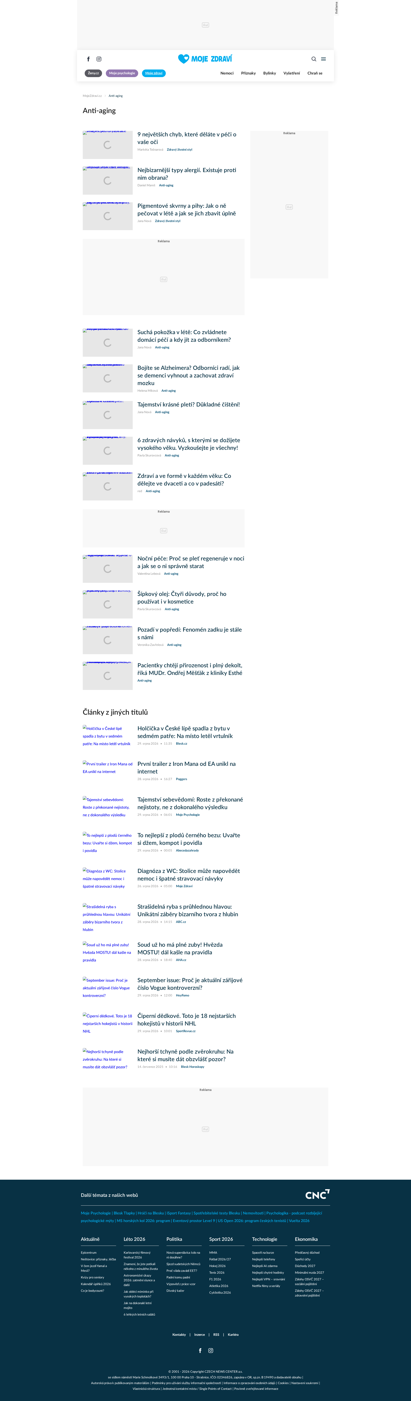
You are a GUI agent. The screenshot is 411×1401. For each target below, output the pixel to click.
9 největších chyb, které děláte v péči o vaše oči (186, 138)
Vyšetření (292, 73)
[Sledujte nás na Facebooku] (88, 59)
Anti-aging (116, 96)
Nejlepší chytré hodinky (268, 1272)
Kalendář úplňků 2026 (96, 1284)
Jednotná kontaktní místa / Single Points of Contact (197, 1389)
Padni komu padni (178, 1277)
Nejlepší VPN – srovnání (268, 1279)
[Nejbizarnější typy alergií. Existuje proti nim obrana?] (108, 181)
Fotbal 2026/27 (220, 1259)
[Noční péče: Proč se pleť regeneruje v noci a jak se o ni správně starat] (108, 569)
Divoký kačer (175, 1290)
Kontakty (179, 1335)
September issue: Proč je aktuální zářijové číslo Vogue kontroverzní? (190, 984)
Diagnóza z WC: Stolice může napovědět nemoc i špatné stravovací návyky (188, 875)
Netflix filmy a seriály (266, 1286)
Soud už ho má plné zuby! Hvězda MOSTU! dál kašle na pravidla (180, 948)
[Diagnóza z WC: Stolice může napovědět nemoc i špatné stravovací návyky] (108, 881)
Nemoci (227, 73)
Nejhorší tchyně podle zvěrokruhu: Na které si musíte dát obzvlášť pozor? (185, 1055)
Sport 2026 (221, 1239)
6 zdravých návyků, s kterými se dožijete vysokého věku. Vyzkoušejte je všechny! (188, 444)
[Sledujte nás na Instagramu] (99, 59)
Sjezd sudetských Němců (183, 1264)
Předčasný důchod (307, 1252)
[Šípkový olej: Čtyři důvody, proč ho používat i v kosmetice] (108, 604)
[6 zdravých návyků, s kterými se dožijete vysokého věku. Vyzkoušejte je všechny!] (108, 451)
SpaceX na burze (263, 1252)
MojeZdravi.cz (92, 96)
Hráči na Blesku (151, 1213)
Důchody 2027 (305, 1266)
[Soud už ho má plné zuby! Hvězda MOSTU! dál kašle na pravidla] (108, 955)
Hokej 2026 (217, 1266)
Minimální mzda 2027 (309, 1272)
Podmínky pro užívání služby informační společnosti (186, 1383)
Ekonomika (306, 1239)
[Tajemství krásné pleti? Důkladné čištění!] (108, 415)
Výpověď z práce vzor (181, 1284)
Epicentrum (89, 1252)
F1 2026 (215, 1279)
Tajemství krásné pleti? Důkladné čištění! (188, 405)
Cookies (283, 1383)
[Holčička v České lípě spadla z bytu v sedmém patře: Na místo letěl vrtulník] (108, 739)
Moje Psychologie (96, 1213)
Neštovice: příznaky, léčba (98, 1259)
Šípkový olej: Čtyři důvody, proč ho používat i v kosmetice (181, 598)
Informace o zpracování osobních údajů (249, 1383)
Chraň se (315, 73)
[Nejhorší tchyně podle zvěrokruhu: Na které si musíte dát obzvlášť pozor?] (108, 1062)
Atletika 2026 (218, 1286)
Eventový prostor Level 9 (194, 1221)
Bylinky (269, 73)
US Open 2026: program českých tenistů (252, 1221)
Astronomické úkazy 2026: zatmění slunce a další (139, 1280)
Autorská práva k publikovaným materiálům (120, 1383)
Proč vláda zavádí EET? (181, 1270)
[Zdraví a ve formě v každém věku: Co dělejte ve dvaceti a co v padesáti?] (108, 486)
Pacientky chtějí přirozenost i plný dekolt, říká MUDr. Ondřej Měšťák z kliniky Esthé (189, 669)
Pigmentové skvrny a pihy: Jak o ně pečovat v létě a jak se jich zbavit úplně (186, 210)
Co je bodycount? (92, 1290)
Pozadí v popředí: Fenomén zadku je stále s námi (189, 633)
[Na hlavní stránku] (205, 59)
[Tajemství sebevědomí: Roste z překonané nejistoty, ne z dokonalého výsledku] (108, 810)
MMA (213, 1252)
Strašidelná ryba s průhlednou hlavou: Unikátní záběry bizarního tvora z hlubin (187, 910)
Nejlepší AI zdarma (264, 1266)
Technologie (264, 1239)
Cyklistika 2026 (220, 1292)
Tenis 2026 (217, 1272)
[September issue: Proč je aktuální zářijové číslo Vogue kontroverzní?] (108, 991)
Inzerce (199, 1335)
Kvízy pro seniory (92, 1277)
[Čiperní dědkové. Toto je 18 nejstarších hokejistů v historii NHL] (108, 1026)
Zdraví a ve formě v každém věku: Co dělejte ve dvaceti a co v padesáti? (184, 480)
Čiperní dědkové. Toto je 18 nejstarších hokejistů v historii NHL (186, 1020)
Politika (174, 1239)
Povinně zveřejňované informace (256, 1389)
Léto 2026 (134, 1239)
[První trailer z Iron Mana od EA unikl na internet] (108, 774)
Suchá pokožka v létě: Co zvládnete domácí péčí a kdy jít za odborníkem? (184, 336)
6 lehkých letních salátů (139, 1314)
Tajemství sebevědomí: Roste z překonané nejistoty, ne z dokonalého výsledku (190, 803)
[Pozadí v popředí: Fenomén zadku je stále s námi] (108, 640)
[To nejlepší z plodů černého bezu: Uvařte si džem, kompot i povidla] (108, 846)
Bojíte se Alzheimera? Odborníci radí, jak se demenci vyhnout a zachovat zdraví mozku (188, 375)
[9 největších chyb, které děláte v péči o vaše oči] (108, 145)
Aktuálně (90, 1239)
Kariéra (233, 1335)
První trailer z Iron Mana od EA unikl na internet (186, 768)
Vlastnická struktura (146, 1389)
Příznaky (248, 73)
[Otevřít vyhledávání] (314, 59)
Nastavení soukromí (304, 1383)
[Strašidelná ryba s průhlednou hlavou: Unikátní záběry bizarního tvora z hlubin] (108, 918)
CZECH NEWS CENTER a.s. (224, 1371)
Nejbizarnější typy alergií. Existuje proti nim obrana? (186, 174)
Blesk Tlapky (124, 1213)
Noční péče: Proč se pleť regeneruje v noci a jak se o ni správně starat (190, 562)
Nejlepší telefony (263, 1259)
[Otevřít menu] (323, 59)
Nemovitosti (253, 1213)
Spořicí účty (303, 1259)
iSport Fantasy (179, 1213)
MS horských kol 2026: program (143, 1221)
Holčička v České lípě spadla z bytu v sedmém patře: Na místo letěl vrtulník (185, 732)
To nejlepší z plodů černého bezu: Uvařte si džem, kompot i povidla (188, 839)
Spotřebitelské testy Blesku (217, 1213)
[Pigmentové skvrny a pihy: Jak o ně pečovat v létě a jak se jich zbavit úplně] (108, 216)
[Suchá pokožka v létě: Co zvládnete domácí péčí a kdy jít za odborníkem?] (108, 343)
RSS (216, 1335)
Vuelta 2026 (299, 1221)
